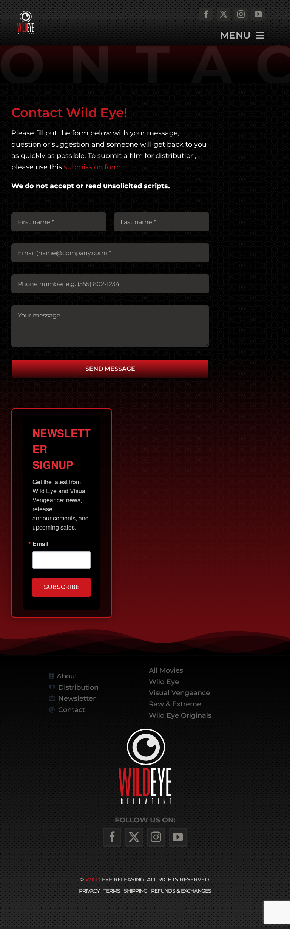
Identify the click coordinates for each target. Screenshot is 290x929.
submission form (92, 167)
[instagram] (241, 14)
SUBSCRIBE (62, 587)
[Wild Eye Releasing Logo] (25, 13)
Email (40, 544)
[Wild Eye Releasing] (145, 731)
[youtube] (258, 14)
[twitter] (223, 14)
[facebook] (206, 14)
